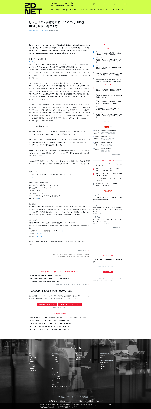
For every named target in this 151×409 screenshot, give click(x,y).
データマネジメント (103, 10)
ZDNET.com (103, 357)
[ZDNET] (37, 7)
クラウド (92, 10)
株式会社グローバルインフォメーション (38, 30)
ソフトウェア (115, 10)
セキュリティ (83, 10)
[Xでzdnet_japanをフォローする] (75, 348)
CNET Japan (108, 281)
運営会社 (91, 401)
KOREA (101, 368)
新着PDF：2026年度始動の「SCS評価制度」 (62, 5)
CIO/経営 (64, 10)
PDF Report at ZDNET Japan (59, 386)
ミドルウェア (55, 372)
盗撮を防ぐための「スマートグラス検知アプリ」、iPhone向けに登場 (49, 320)
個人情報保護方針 (53, 401)
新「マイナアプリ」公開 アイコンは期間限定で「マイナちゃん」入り (50, 326)
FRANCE (102, 364)
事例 (30, 355)
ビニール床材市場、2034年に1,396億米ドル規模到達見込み (47, 275)
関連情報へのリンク (83, 250)
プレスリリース (40, 17)
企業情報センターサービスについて (70, 304)
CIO (53, 355)
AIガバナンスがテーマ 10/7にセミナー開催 (61, 3)
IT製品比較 (31, 368)
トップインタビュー (34, 357)
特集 (51, 10)
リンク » (32, 62)
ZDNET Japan (32, 17)
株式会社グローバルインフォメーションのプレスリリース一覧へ (72, 284)
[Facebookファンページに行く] (71, 348)
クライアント (55, 359)
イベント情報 (32, 366)
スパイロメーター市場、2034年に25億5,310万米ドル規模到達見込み (49, 278)
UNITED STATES (104, 362)
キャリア (54, 380)
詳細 (66, 407)
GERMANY (102, 366)
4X (76, 353)
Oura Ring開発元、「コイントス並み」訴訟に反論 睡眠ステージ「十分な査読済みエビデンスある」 (59, 317)
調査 (53, 384)
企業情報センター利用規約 (58, 307)
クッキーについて (71, 401)
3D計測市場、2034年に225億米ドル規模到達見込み (44, 281)
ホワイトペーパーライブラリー (112, 121)
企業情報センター (33, 361)
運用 (53, 374)
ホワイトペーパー (33, 359)
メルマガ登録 (108, 271)
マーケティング (56, 376)
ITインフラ (73, 10)
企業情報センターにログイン (47, 304)
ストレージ (55, 368)
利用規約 (62, 401)
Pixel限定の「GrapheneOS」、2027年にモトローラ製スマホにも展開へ (50, 323)
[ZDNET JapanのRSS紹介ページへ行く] (79, 348)
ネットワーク (55, 370)
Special (124, 10)
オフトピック (55, 382)
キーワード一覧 (32, 370)
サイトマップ (99, 401)
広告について (82, 401)
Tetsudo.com (79, 359)
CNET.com (102, 355)
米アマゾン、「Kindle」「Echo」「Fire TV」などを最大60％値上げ (49, 329)
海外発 (58, 10)
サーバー (54, 366)
